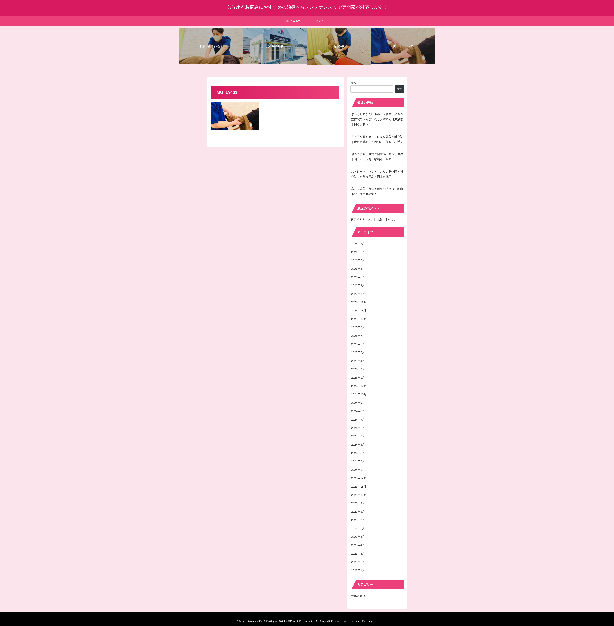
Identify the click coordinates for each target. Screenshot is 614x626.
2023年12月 (358, 478)
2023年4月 (358, 545)
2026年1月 (358, 293)
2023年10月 (358, 494)
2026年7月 (358, 243)
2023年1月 (358, 570)
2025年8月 (358, 327)
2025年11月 (358, 310)
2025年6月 (358, 344)
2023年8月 (358, 511)
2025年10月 (358, 319)
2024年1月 (358, 469)
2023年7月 (358, 520)
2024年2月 (358, 461)
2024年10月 (358, 394)
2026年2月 (358, 285)
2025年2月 (358, 369)
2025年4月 (358, 360)
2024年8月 (358, 411)
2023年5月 (358, 536)
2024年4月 (358, 444)
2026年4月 (358, 268)
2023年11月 (358, 486)
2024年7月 (358, 419)
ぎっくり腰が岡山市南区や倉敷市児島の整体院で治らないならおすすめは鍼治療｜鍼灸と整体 (377, 119)
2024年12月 (358, 386)
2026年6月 (358, 252)
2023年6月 (358, 528)
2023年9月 (358, 503)
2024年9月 (358, 402)
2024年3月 (358, 453)
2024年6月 (358, 427)
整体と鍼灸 (358, 596)
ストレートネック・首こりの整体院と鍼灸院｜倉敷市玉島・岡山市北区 (377, 174)
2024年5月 (358, 436)
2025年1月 (358, 377)
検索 (353, 82)
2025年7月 (358, 335)
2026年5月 (358, 260)
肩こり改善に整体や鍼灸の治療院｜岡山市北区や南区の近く (377, 191)
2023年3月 (358, 553)
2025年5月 (358, 352)
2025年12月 (358, 302)
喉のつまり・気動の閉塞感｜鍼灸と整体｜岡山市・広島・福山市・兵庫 (377, 157)
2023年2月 (358, 561)
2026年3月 (358, 277)
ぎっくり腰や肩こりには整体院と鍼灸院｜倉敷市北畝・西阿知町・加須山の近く (377, 139)
